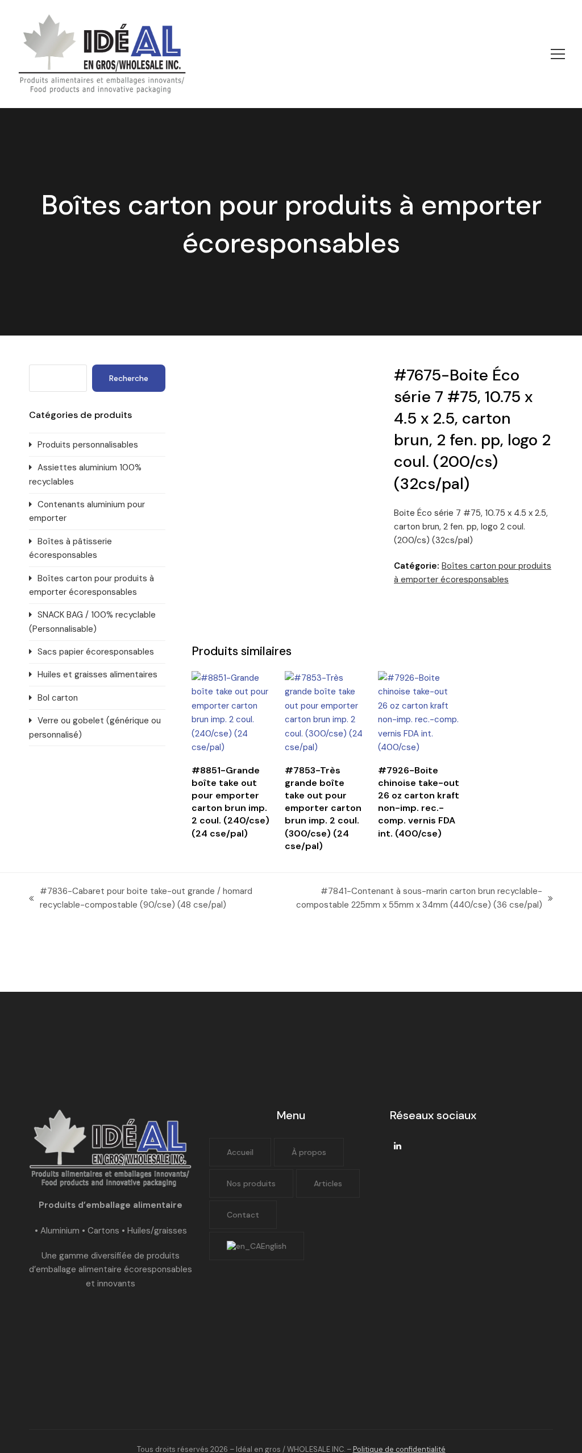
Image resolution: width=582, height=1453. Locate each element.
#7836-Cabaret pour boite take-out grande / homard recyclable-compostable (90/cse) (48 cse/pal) (140, 898)
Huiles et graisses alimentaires (97, 674)
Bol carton (58, 697)
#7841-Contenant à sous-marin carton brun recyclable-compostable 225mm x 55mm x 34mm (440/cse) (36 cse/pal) (409, 898)
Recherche (128, 378)
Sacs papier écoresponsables (96, 651)
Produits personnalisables (88, 444)
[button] (558, 54)
